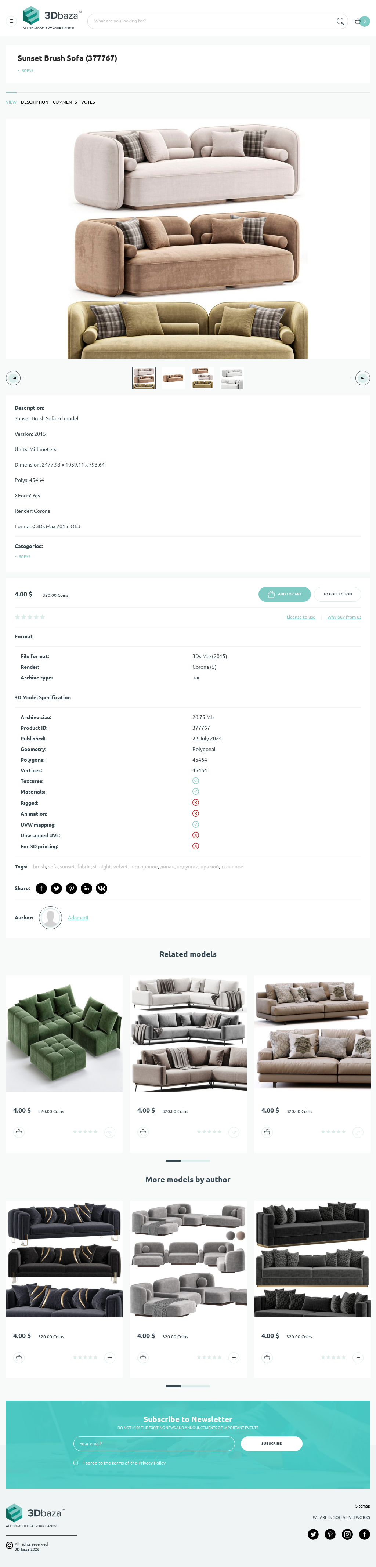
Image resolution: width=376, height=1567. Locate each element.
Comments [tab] (65, 101)
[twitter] (56, 888)
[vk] (101, 888)
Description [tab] (34, 101)
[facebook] (41, 888)
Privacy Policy (152, 1463)
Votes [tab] (88, 101)
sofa (53, 867)
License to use (301, 616)
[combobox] (210, 21)
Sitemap (362, 1506)
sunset (67, 867)
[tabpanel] (188, 528)
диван (167, 867)
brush (39, 867)
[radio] (17, 617)
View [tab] (11, 101)
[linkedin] (86, 888)
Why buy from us (344, 616)
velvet (120, 867)
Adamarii (78, 918)
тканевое (232, 867)
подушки (187, 867)
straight (102, 867)
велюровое (144, 867)
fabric (84, 867)
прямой (209, 867)
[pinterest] (71, 888)
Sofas (27, 71)
